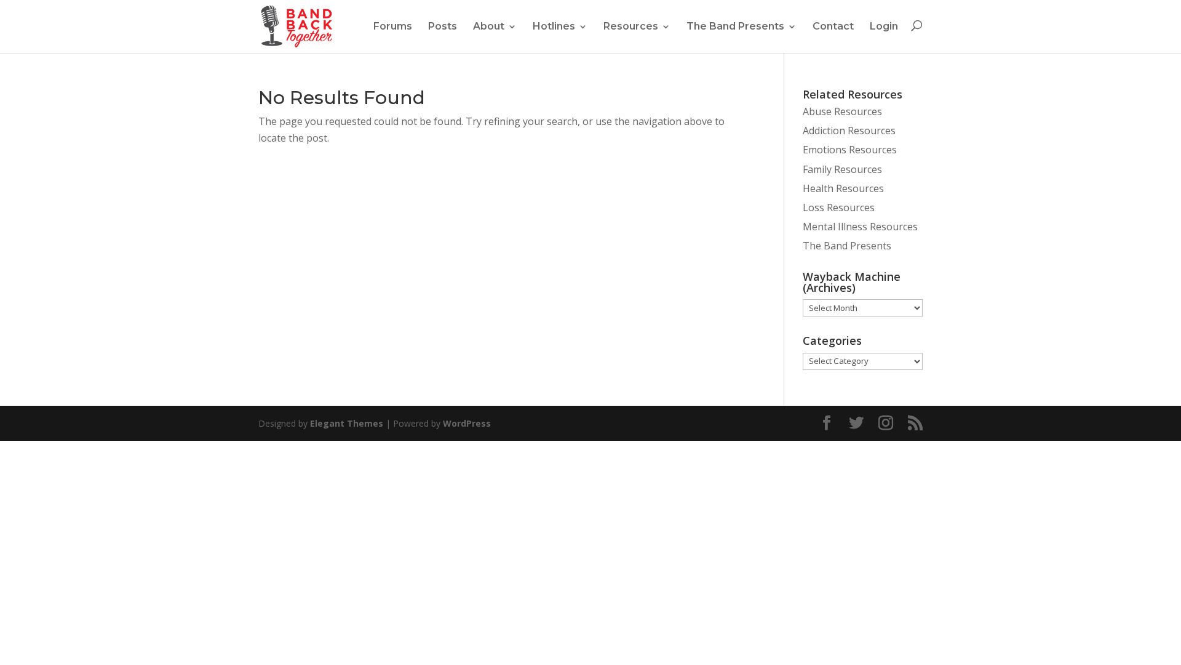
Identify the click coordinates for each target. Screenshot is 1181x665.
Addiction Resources (849, 130)
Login (884, 26)
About (488, 26)
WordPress (467, 423)
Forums (392, 26)
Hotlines (554, 26)
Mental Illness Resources (860, 226)
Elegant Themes (346, 423)
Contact (833, 26)
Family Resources (842, 169)
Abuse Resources (842, 111)
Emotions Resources (850, 149)
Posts (442, 26)
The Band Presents (735, 26)
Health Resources (843, 188)
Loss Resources (839, 207)
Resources (630, 26)
